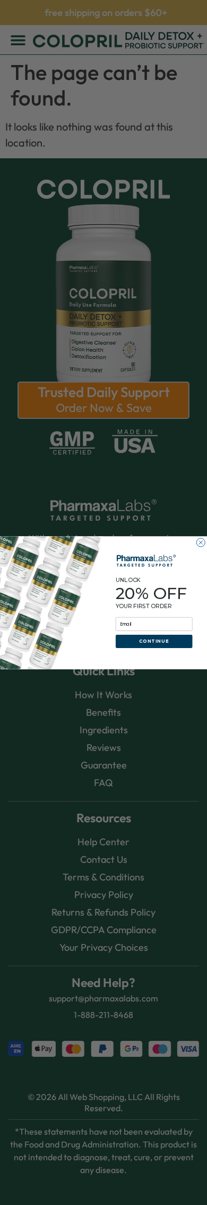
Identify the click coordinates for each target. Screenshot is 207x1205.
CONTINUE (154, 641)
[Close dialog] (200, 542)
